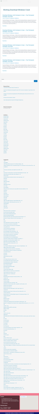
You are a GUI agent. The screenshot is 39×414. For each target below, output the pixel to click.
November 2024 (6, 117)
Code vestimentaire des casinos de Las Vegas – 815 (11, 222)
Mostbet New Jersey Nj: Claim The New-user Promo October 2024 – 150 (14, 291)
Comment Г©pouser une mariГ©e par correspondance (12, 225)
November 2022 (6, 145)
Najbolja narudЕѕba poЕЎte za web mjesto (10, 307)
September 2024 (6, 120)
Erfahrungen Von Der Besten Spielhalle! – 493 (10, 241)
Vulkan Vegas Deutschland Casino (9, 372)
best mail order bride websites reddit (9, 212)
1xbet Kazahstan (6, 203)
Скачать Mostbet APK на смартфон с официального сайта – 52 (13, 387)
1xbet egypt (5, 197)
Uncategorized (11, 18)
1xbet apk (5, 191)
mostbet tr (5, 297)
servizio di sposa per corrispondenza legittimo (10, 350)
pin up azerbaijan (6, 321)
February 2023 (6, 141)
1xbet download (6, 196)
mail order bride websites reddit (8, 269)
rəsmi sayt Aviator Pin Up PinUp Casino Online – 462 (11, 343)
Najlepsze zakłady (6, 308)
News (4, 311)
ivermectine (5, 253)
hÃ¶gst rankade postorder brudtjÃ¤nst (9, 247)
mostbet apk (5, 275)
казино (5, 384)
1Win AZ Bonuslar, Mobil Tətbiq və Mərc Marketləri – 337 (12, 174)
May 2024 (5, 126)
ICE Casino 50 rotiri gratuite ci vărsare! (9, 97)
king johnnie (5, 254)
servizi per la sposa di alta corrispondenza (10, 349)
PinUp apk (5, 333)
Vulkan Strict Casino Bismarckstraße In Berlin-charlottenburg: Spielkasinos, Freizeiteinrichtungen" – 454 (19, 369)
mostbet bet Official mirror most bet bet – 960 (10, 282)
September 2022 (6, 148)
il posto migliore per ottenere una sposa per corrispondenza (13, 250)
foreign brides (6, 244)
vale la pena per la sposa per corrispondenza (10, 365)
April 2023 (5, 138)
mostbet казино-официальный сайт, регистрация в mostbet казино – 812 (15, 301)
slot (4, 355)
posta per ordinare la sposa (8, 337)
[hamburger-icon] (29, 2)
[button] (37, 2)
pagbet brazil (5, 314)
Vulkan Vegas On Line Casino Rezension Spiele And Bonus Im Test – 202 (15, 377)
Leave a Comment (6, 18)
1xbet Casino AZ (6, 194)
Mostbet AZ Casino (6, 279)
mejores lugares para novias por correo (9, 272)
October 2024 (6, 119)
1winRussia (5, 190)
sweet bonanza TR (6, 358)
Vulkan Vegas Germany (7, 374)
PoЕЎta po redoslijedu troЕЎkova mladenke (10, 340)
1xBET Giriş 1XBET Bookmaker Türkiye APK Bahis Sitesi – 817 (13, 200)
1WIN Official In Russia (7, 184)
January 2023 (6, 142)
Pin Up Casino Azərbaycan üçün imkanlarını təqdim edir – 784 (13, 327)
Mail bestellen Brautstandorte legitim (9, 266)
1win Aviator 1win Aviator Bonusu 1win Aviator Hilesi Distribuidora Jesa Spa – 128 (16, 172)
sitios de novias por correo (8, 353)
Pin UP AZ (5, 318)
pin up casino (6, 324)
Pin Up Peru (5, 330)
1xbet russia (5, 206)
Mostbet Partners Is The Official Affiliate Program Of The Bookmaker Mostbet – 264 (16, 294)
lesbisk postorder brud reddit (8, 256)
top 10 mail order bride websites (8, 359)
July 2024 (5, 123)
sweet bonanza (6, 356)
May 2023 (5, 136)
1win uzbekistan (6, 187)
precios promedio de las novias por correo (10, 342)
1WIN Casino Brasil (6, 181)
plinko (4, 336)
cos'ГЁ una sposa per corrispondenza (9, 228)
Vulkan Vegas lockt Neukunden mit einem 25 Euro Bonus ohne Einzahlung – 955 (16, 375)
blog (4, 219)
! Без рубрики (6, 162)
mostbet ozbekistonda (7, 292)
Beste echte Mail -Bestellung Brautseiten (10, 213)
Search (3, 79)
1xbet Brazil (5, 193)
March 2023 (5, 139)
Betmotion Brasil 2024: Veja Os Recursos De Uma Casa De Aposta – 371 (15, 216)
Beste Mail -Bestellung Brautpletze (9, 215)
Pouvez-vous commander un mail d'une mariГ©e (11, 339)
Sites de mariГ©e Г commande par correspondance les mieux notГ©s (14, 352)
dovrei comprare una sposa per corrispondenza (11, 234)
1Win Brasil (5, 178)
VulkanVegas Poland (7, 381)
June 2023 (5, 135)
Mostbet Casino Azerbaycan (8, 285)
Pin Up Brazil (5, 323)
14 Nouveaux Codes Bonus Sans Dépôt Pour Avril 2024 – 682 (13, 169)
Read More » (5, 25)
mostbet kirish (6, 289)
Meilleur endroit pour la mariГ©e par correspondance (12, 270)
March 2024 (5, 129)
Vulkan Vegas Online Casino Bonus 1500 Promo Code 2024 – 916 (13, 378)
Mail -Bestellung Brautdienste (8, 263)
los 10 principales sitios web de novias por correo (11, 260)
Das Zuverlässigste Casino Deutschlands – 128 (11, 231)
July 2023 (5, 133)
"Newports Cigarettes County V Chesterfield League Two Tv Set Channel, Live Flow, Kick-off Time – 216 (19, 165)
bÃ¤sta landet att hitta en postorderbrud (10, 210)
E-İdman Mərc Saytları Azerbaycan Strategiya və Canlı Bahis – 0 (13, 238)
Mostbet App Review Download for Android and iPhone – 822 (13, 276)
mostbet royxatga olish (7, 295)
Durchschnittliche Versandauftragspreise (10, 235)
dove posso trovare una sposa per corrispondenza (11, 232)
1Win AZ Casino (6, 175)
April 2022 (5, 152)
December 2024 (6, 116)
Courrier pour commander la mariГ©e (9, 229)
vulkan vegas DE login (7, 371)
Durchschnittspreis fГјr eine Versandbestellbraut (11, 237)
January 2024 (6, 132)
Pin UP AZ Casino (6, 320)
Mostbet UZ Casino (6, 298)
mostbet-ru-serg (6, 305)
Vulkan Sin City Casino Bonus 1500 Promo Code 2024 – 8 (12, 368)
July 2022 (5, 151)
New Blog (5, 310)
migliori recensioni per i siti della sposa (9, 273)
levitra (4, 257)
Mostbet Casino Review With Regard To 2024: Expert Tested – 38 (13, 288)
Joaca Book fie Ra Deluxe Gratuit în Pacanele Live (11, 87)
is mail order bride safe (7, 251)
